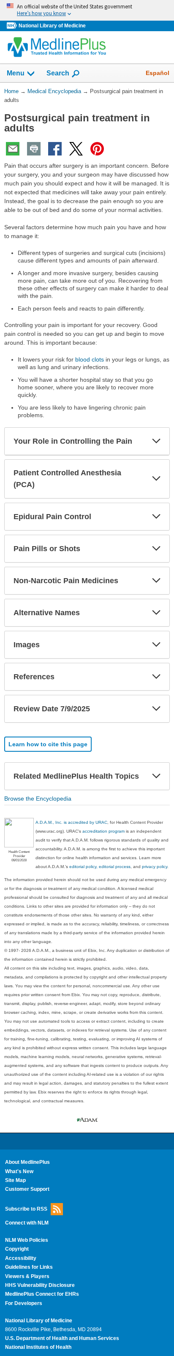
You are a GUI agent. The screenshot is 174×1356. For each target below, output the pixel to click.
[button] (156, 441)
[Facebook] (54, 148)
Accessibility (20, 1258)
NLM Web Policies (26, 1240)
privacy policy (154, 866)
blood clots (89, 359)
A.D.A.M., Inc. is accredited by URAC (71, 822)
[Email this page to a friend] (12, 148)
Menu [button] (15, 73)
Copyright (17, 1249)
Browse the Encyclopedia (37, 798)
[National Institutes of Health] (13, 25)
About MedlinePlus (27, 1162)
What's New (19, 1171)
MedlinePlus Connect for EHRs (42, 1294)
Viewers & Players (27, 1276)
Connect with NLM (27, 1223)
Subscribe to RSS (26, 1208)
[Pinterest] (97, 148)
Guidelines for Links (29, 1267)
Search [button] (57, 73)
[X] (76, 148)
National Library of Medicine (52, 26)
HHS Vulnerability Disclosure (40, 1285)
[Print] (33, 148)
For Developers (23, 1303)
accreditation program (103, 831)
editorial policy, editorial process (99, 866)
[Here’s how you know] (87, 10)
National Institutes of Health (38, 1347)
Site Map (15, 1180)
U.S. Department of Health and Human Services (62, 1338)
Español (157, 73)
